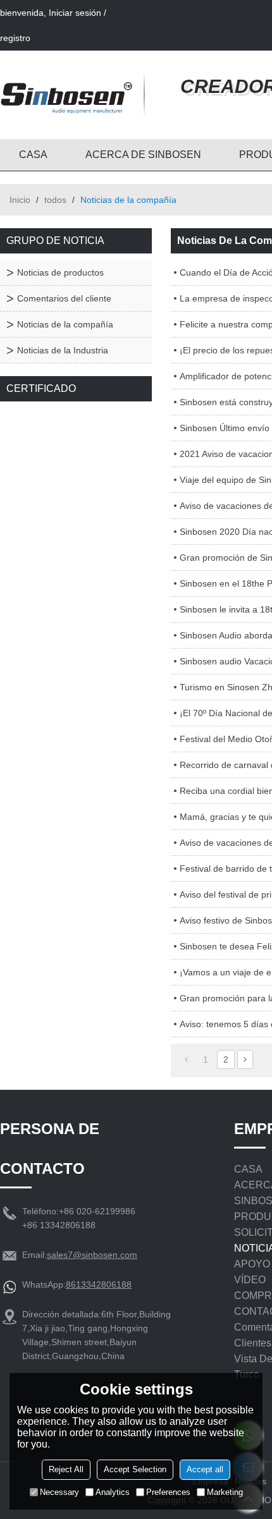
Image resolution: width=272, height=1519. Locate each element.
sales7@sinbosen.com (92, 1255)
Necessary (59, 1492)
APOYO (252, 1264)
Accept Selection (135, 1469)
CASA (33, 154)
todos (55, 200)
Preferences (168, 1492)
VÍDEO (250, 1279)
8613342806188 (99, 1284)
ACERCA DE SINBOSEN (143, 154)
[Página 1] (186, 1059)
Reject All (66, 1469)
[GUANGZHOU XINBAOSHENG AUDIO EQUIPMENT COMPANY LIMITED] (66, 95)
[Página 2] (245, 1059)
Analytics (113, 1492)
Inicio (19, 200)
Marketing (225, 1492)
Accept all (205, 1469)
